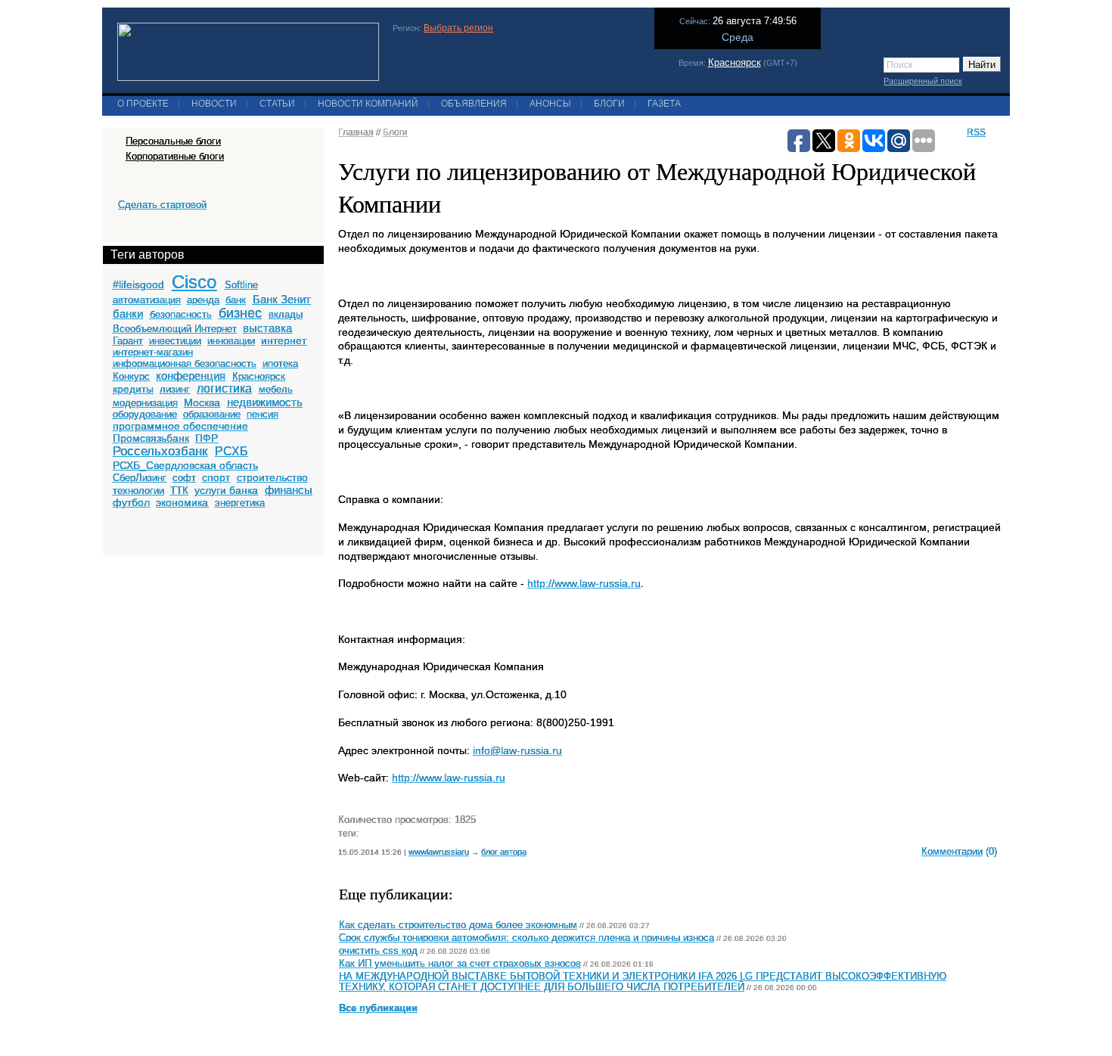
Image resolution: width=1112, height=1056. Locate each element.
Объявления (474, 103)
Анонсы (550, 103)
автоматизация (147, 300)
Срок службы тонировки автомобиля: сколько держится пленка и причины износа (526, 938)
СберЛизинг (139, 477)
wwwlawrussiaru (438, 851)
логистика (224, 388)
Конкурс (131, 376)
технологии (138, 490)
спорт (216, 477)
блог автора (503, 851)
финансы (288, 489)
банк (235, 300)
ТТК (179, 490)
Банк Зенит (282, 299)
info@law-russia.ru (517, 750)
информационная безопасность (184, 363)
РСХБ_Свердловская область (185, 465)
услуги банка (226, 490)
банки (128, 313)
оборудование (145, 414)
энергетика (240, 502)
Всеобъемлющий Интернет (175, 328)
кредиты (133, 389)
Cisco (194, 282)
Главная (356, 132)
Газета (664, 103)
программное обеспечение (180, 426)
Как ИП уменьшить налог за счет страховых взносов (460, 963)
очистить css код (378, 951)
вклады (286, 314)
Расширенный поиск (923, 80)
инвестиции (175, 340)
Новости (214, 103)
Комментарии (952, 851)
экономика (182, 502)
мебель (276, 389)
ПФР (206, 438)
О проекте (143, 103)
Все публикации (378, 1008)
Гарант (128, 340)
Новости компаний (368, 103)
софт (184, 477)
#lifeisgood (138, 284)
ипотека (280, 363)
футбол (131, 502)
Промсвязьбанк (151, 438)
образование (212, 414)
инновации (231, 340)
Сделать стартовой (162, 204)
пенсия (262, 414)
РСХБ (231, 451)
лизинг (175, 389)
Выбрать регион (458, 28)
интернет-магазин (153, 352)
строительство (272, 477)
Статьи (277, 103)
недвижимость (265, 402)
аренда (203, 300)
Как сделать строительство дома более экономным (458, 925)
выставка (267, 327)
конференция (190, 375)
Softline (241, 284)
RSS (976, 132)
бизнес (240, 313)
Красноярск (734, 62)
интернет (283, 340)
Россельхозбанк (160, 451)
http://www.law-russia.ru (584, 583)
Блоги (609, 103)
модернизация (145, 402)
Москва (202, 402)
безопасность (181, 314)
